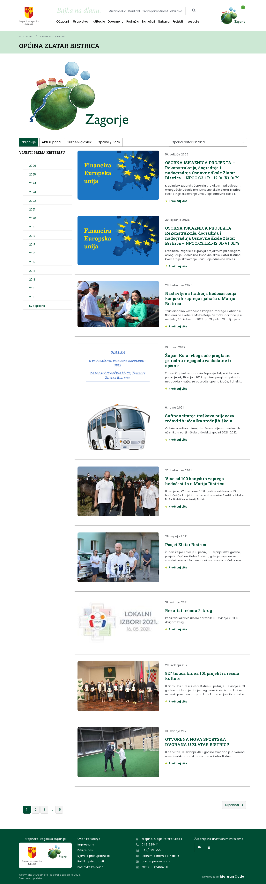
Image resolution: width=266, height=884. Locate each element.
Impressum (86, 844)
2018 (32, 236)
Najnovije (29, 142)
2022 (32, 201)
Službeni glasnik (79, 142)
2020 (32, 218)
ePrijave (176, 11)
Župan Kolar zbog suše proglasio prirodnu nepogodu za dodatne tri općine (199, 360)
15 (59, 809)
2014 (32, 271)
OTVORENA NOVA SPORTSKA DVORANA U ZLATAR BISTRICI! (197, 742)
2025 (32, 174)
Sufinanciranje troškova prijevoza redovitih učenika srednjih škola (199, 418)
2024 (32, 183)
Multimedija (117, 11)
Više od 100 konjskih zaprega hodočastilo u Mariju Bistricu (195, 481)
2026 (32, 166)
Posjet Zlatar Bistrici (185, 544)
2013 (32, 280)
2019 (32, 227)
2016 (32, 253)
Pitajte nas (85, 850)
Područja (132, 21)
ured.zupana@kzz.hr (156, 861)
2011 (31, 288)
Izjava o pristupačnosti (94, 856)
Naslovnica (26, 36)
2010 (32, 297)
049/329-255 (151, 850)
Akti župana (51, 142)
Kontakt (134, 11)
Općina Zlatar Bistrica (53, 36)
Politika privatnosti (91, 861)
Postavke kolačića (90, 867)
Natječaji (148, 21)
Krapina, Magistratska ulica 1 (162, 839)
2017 (32, 244)
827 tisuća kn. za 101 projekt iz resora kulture (202, 676)
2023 (32, 192)
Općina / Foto (109, 142)
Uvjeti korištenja (89, 839)
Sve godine (37, 306)
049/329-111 (150, 844)
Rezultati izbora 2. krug (188, 610)
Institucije (98, 21)
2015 (32, 262)
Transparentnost (155, 11)
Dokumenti (115, 21)
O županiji (63, 21)
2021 (32, 209)
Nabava (164, 21)
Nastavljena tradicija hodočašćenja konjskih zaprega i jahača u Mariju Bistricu (200, 298)
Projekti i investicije (186, 21)
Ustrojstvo (80, 21)
